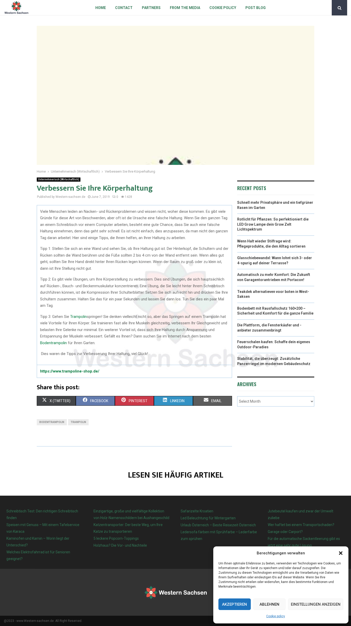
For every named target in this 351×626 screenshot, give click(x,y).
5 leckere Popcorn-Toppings (116, 538)
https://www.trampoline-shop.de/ (69, 371)
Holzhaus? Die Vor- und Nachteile (120, 545)
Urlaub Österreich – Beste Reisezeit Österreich (218, 525)
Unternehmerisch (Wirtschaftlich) (58, 179)
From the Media (185, 8)
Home (100, 8)
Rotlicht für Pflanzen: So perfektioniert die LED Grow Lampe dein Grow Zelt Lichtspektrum (273, 224)
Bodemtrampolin (51, 422)
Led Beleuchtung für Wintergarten (208, 518)
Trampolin (78, 316)
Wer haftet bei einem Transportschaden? (301, 525)
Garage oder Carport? (285, 532)
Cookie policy (275, 616)
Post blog (255, 8)
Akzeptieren (234, 604)
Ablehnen (269, 604)
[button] (340, 553)
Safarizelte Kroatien (197, 511)
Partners (151, 8)
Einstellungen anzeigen (315, 604)
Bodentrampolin (53, 343)
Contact (124, 8)
